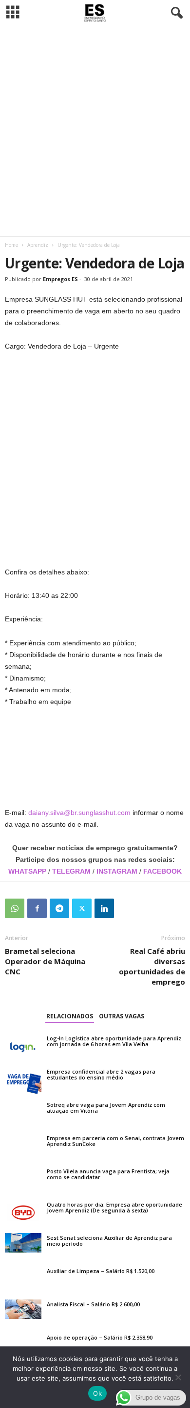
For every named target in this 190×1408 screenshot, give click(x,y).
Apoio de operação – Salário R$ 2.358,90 (99, 1337)
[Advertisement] (95, 131)
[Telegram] (59, 908)
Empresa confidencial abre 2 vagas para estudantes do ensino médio (101, 1074)
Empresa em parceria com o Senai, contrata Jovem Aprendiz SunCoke (115, 1140)
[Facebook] (37, 908)
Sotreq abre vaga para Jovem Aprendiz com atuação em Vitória (106, 1107)
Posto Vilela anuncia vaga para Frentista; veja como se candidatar (108, 1174)
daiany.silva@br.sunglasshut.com (79, 812)
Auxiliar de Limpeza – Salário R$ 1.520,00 (100, 1271)
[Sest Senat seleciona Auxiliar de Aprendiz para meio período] (23, 1243)
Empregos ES (60, 279)
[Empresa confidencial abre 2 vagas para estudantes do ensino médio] (23, 1080)
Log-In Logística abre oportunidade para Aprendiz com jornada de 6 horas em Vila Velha (114, 1041)
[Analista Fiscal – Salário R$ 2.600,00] (23, 1309)
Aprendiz (37, 245)
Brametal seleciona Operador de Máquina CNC (45, 961)
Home (11, 245)
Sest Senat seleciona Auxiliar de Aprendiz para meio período (109, 1240)
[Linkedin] (104, 908)
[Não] (178, 1377)
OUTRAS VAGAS (121, 1016)
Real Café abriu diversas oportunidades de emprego (152, 966)
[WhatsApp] (14, 908)
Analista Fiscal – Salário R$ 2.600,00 (93, 1304)
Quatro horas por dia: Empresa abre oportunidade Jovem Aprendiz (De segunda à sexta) (114, 1207)
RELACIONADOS (69, 1016)
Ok (97, 1393)
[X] (82, 908)
